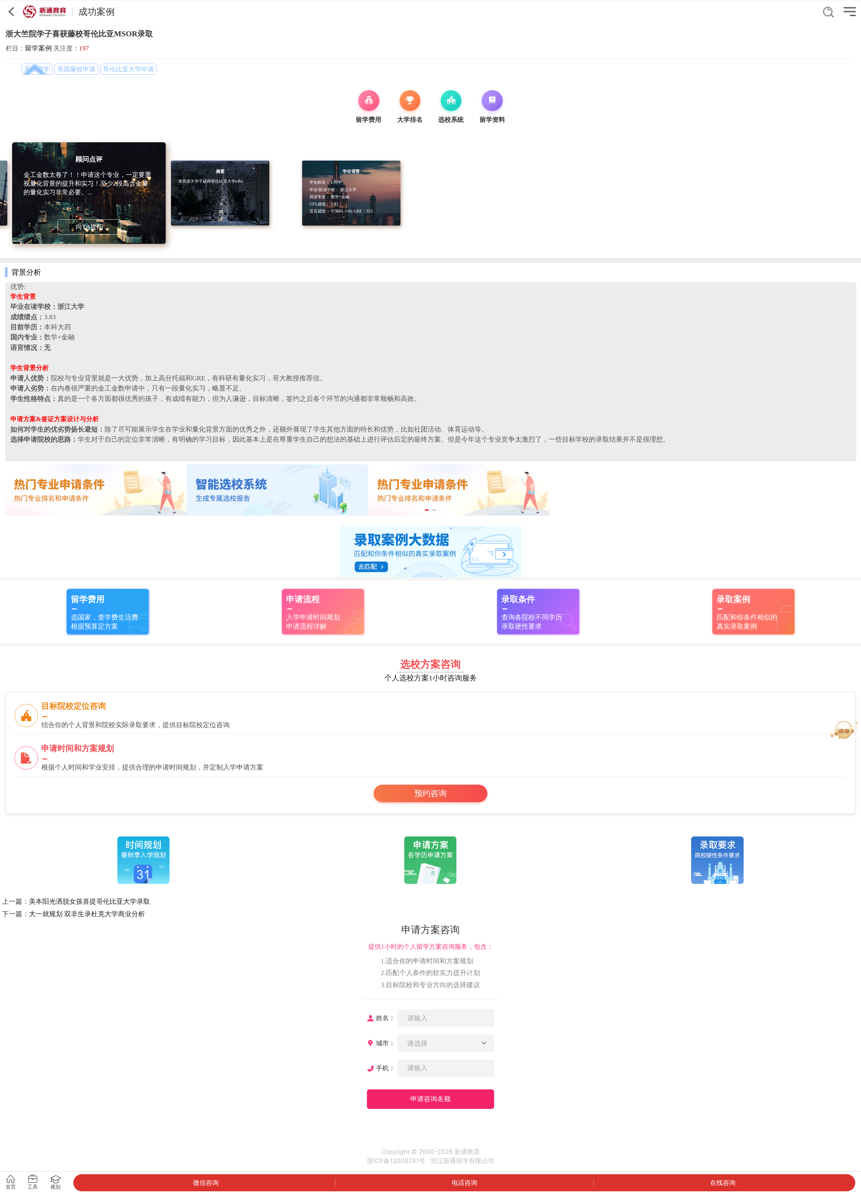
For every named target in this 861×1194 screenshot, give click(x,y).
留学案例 (38, 48)
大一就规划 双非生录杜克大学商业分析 (87, 914)
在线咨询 (723, 1182)
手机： (385, 1068)
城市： (385, 1043)
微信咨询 (206, 1182)
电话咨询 (464, 1182)
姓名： (385, 1017)
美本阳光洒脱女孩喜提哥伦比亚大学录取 (89, 901)
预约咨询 (430, 793)
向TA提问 (89, 226)
